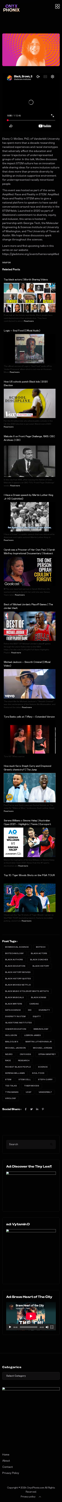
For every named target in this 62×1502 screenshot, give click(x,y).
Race (8, 1061)
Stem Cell (25, 1080)
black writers (13, 1004)
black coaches (39, 960)
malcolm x (11, 1042)
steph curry (45, 1080)
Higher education (15, 1029)
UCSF (28, 1092)
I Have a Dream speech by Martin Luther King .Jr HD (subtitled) (28, 497)
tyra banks (12, 1092)
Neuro (8, 1054)
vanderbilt (45, 1092)
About (6, 1460)
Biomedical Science (17, 947)
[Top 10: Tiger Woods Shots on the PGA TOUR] (30, 898)
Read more (29, 321)
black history (41, 966)
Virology (10, 1098)
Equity (37, 1017)
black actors (39, 953)
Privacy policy (28, 1496)
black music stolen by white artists (27, 991)
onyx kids (25, 1054)
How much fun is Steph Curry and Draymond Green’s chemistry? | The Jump (27, 768)
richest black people (18, 1067)
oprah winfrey (47, 1054)
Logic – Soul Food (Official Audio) (22, 330)
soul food (38, 1073)
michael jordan (42, 1048)
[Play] (10, 1327)
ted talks (11, 1086)
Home (5, 1454)
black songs (38, 998)
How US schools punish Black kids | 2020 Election (26, 384)
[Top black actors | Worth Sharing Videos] (30, 297)
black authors (14, 960)
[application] (31, 1316)
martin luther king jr (38, 1042)
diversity (44, 1010)
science (43, 1067)
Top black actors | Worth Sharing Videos (26, 279)
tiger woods (31, 1086)
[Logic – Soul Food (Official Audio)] (30, 348)
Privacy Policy (10, 1473)
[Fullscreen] (51, 1327)
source (6, 262)
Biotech (40, 947)
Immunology (40, 1029)
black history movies (18, 972)
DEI (29, 1010)
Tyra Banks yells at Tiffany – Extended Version (29, 717)
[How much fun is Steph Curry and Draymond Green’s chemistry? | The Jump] (30, 787)
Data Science (13, 1010)
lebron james (32, 1035)
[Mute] (47, 1327)
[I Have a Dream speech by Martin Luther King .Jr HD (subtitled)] (30, 516)
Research (23, 1061)
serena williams (15, 1073)
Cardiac (34, 1004)
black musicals (14, 998)
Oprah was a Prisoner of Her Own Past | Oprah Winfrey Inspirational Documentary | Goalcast (29, 552)
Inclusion (11, 1035)
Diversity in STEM (15, 1017)
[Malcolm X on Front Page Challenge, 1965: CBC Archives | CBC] (30, 463)
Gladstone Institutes (18, 1023)
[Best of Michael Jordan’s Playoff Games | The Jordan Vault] (30, 626)
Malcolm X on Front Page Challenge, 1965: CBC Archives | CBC (29, 438)
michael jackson (15, 1048)
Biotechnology (14, 953)
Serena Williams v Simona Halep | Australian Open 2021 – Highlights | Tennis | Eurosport (27, 822)
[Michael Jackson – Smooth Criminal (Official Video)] (30, 683)
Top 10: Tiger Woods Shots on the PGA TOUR (29, 875)
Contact (7, 1467)
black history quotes (18, 979)
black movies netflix (18, 985)
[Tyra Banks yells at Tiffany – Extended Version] (30, 739)
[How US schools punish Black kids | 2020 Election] (30, 403)
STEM (8, 1080)
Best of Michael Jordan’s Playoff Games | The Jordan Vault (28, 606)
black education (15, 966)
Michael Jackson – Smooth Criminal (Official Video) (27, 664)
